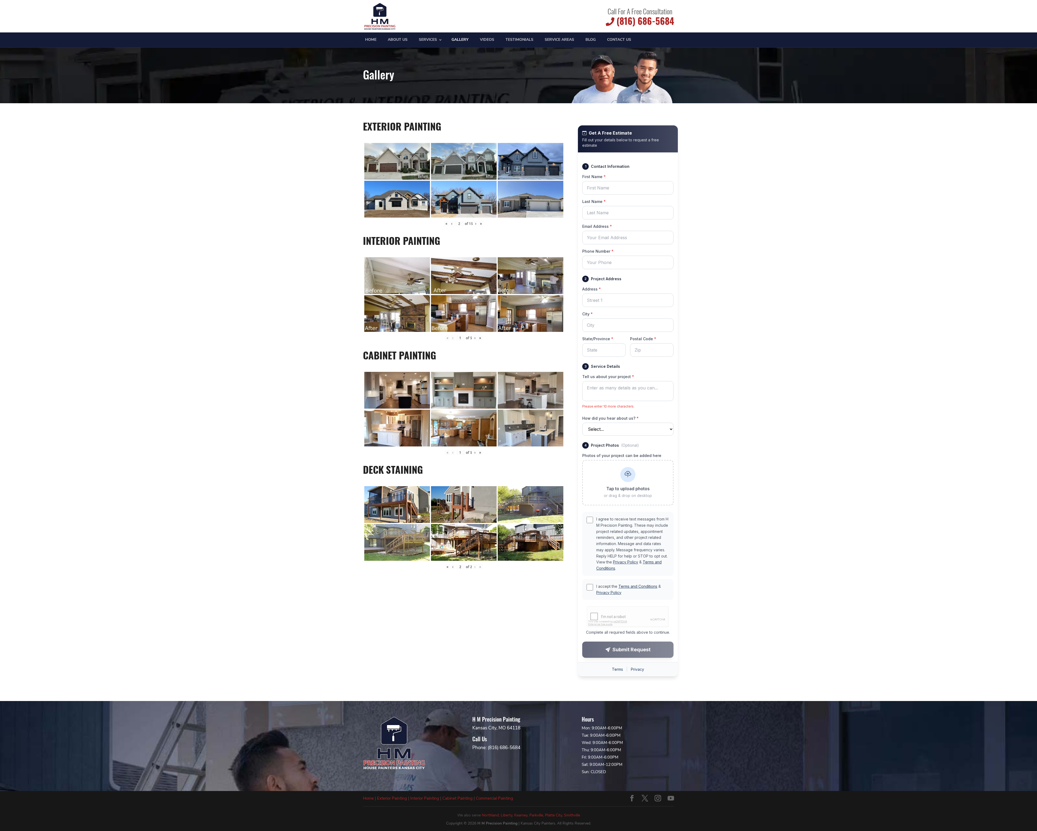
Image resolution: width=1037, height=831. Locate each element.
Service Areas (559, 40)
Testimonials (519, 40)
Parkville (536, 815)
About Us (398, 40)
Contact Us (619, 40)
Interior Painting (424, 798)
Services (428, 40)
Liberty (506, 815)
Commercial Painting (494, 798)
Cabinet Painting (457, 798)
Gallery (460, 40)
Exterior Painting (392, 798)
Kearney (520, 815)
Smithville (572, 815)
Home (370, 40)
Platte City (553, 815)
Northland (490, 815)
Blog (590, 40)
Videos (487, 40)
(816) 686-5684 (644, 21)
